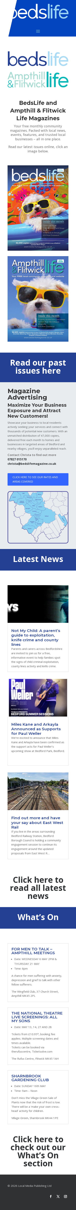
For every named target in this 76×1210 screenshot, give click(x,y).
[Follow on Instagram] (65, 1196)
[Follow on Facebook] (51, 1196)
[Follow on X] (58, 1196)
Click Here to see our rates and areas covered (35, 479)
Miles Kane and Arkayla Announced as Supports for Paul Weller (36, 729)
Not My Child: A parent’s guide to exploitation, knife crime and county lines (35, 637)
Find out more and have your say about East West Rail (37, 822)
